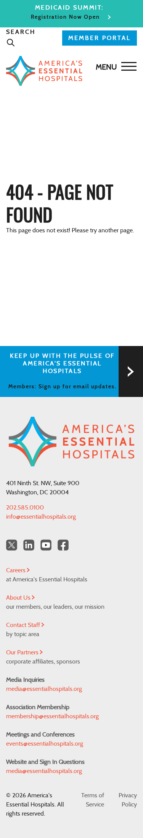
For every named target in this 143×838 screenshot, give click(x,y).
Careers (16, 570)
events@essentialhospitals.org (44, 744)
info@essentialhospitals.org (41, 517)
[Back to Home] (69, 71)
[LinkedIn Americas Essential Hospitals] (28, 545)
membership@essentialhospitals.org (52, 716)
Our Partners (23, 652)
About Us (19, 598)
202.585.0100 (25, 508)
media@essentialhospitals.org (44, 689)
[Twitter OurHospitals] (11, 545)
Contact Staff (24, 625)
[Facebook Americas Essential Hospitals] (63, 545)
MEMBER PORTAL (99, 38)
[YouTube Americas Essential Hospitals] (45, 545)
